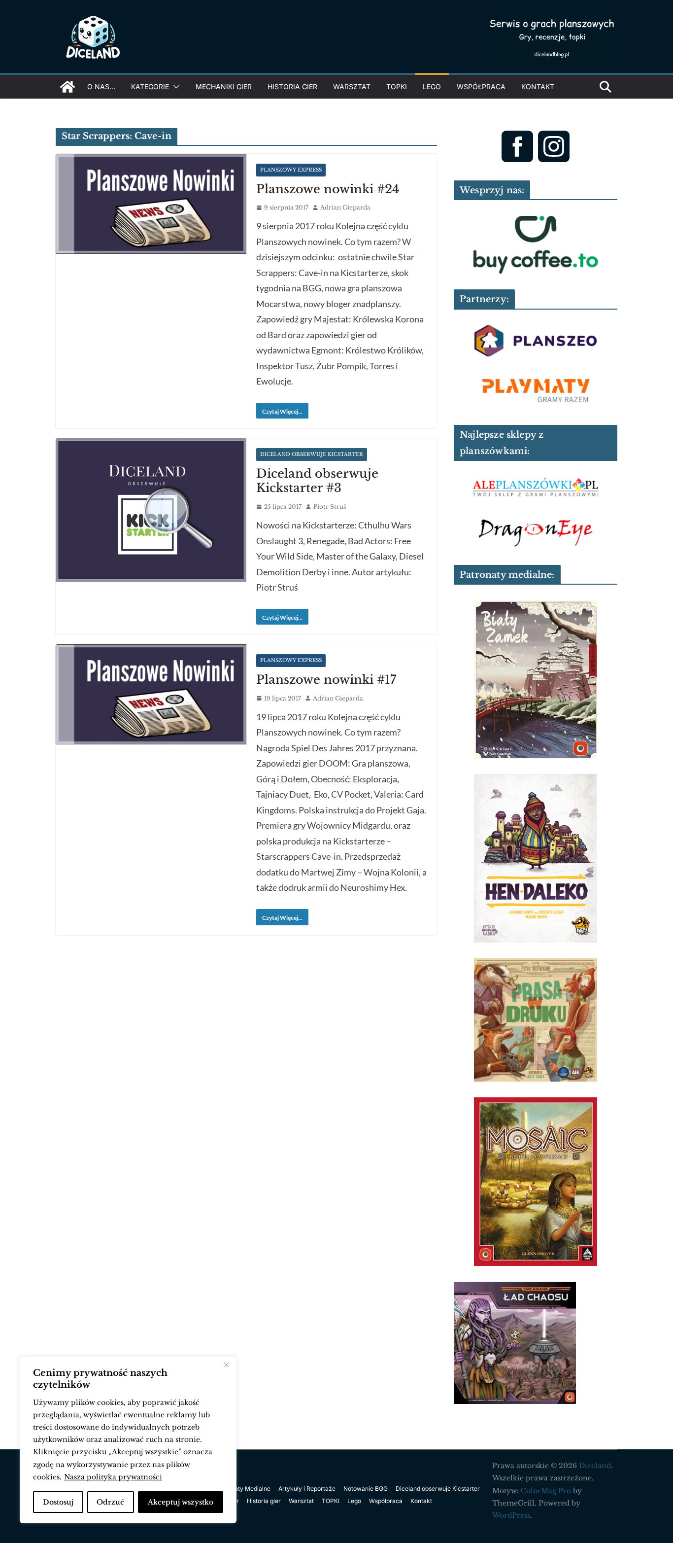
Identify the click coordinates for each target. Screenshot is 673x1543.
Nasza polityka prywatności (113, 1477)
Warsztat (351, 86)
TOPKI (396, 86)
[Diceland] (67, 87)
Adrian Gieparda (345, 207)
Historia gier (292, 86)
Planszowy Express (291, 170)
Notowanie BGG (365, 1488)
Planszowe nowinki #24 (328, 189)
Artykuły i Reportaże (307, 1488)
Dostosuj (58, 1502)
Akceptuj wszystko (180, 1502)
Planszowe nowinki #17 (326, 679)
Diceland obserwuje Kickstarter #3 (317, 480)
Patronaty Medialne (243, 1488)
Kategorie (150, 86)
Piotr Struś (329, 506)
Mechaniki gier (224, 86)
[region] (128, 1440)
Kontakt (537, 86)
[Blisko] (226, 1365)
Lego (432, 86)
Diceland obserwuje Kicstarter (311, 454)
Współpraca (481, 86)
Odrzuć (110, 1502)
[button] (174, 87)
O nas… (101, 86)
